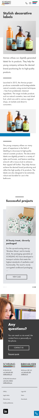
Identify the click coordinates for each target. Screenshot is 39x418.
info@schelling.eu (7, 383)
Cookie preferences (8, 403)
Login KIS (23, 391)
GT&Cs (5, 391)
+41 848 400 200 (8, 372)
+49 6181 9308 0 (8, 380)
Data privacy (6, 399)
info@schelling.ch (7, 374)
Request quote (13, 354)
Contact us (18, 348)
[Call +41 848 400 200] (26, 3)
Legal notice (6, 395)
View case (17, 277)
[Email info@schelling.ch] (30, 3)
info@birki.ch (24, 374)
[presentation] (5, 287)
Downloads (24, 399)
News (22, 395)
